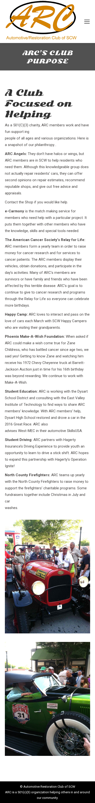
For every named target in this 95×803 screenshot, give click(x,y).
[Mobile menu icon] (87, 21)
